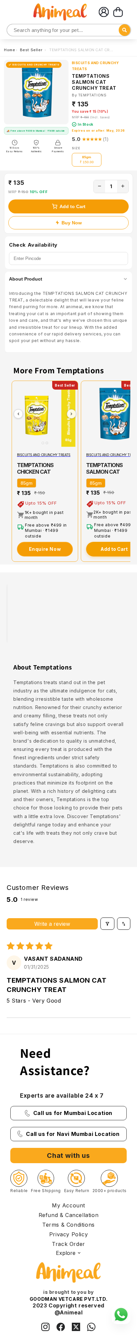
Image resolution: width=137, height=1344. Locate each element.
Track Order (68, 1244)
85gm (27, 483)
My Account (68, 1205)
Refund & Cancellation (69, 1215)
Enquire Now (45, 549)
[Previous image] (18, 414)
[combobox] (69, 30)
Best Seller (32, 50)
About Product (25, 279)
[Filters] (107, 923)
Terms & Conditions (68, 1224)
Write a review (52, 923)
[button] (118, 12)
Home (9, 50)
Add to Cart (72, 206)
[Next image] (71, 414)
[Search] (12, 30)
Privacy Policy (68, 1234)
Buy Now (72, 222)
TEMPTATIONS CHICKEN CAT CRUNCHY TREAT (38, 472)
